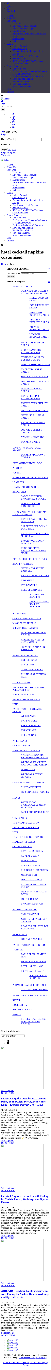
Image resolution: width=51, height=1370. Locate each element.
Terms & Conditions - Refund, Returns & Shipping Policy (25, 1363)
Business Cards (22, 286)
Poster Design (30, 899)
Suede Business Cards (34, 376)
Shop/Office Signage (33, 961)
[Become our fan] (13, 114)
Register (12, 149)
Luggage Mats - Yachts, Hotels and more (33, 550)
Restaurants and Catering (29, 995)
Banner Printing (22, 564)
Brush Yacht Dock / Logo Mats (33, 542)
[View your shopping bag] (2, 132)
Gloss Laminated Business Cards (31, 351)
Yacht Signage (30, 914)
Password (6, 144)
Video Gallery (18, 38)
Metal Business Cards (34, 410)
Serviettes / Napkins (25, 628)
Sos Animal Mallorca (21, 86)
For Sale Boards (31, 939)
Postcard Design (31, 879)
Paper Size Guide (20, 58)
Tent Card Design (32, 851)
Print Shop (11, 21)
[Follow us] (13, 117)
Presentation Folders (26, 699)
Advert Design (30, 856)
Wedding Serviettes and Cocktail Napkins (35, 763)
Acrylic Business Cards (39, 328)
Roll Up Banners (31, 590)
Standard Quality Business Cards (32, 358)
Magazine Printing (24, 623)
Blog (9, 89)
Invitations (28, 769)
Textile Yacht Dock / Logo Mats (34, 520)
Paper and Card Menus (35, 812)
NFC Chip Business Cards (39, 321)
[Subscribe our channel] (13, 124)
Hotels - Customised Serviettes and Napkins (33, 1021)
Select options (7, 1090)
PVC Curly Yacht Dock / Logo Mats (35, 534)
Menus (16, 798)
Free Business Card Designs (25, 56)
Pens (15, 704)
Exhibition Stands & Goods (29, 945)
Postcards (19, 613)
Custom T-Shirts (31, 787)
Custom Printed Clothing (28, 782)
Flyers (16, 473)
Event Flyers (29, 730)
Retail (16, 1000)
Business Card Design (34, 870)
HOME (10, 16)
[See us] (13, 127)
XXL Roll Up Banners (36, 595)
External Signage (32, 971)
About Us (11, 18)
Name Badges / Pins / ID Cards (30, 477)
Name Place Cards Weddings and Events (34, 756)
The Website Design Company (32, 1357)
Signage (17, 950)
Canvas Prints (21, 745)
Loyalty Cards (30, 442)
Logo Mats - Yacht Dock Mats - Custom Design (30, 513)
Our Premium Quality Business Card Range (34, 292)
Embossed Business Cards (39, 313)
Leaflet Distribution (25, 487)
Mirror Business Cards (35, 364)
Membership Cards (24, 842)
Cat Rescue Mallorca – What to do (27, 76)
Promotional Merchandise (29, 985)
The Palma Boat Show (25, 823)
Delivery (16, 41)
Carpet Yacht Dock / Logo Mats (33, 527)
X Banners (27, 580)
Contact (10, 91)
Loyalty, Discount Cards (28, 837)
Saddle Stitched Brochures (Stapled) (34, 497)
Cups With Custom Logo (27, 463)
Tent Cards (19, 818)
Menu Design (29, 875)
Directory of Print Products (24, 26)
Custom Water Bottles (26, 618)
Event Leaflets (31, 725)
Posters (17, 468)
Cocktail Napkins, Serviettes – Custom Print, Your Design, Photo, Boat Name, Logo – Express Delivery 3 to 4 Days (23, 1101)
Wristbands (28, 716)
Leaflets (18, 482)
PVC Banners (29, 585)
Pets (15, 832)
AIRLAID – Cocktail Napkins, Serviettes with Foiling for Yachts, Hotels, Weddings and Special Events (25, 1294)
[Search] (3, 109)
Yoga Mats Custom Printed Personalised (29, 688)
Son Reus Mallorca (21, 84)
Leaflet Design (30, 865)
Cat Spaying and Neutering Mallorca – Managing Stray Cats (29, 72)
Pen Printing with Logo (22, 28)
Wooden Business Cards (39, 335)
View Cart (5, 155)
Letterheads (29, 660)
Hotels (16, 1014)
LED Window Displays (25, 827)
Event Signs (28, 735)
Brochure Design (32, 904)
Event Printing (18, 31)
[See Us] (13, 119)
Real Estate (19, 934)
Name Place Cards (32, 437)
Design (10, 43)
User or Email (8, 139)
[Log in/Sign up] (2, 101)
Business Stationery (25, 655)
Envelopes (27, 664)
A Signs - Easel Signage (35, 575)
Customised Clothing (34, 989)
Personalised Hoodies (35, 792)
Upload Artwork (19, 46)
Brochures (19, 492)
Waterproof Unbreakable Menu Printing (33, 805)
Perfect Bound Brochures (30, 504)
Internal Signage (32, 966)
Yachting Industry (24, 909)
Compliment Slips (32, 669)
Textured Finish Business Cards (31, 397)
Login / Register (8, 152)
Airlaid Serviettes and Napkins (32, 641)
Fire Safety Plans (23, 694)
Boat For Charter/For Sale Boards (35, 927)
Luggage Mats (21, 682)
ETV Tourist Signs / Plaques (29, 559)
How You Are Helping (22, 79)
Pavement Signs (22, 1009)
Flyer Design (29, 860)
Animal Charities (14, 66)
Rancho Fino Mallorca (22, 81)
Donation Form (19, 69)
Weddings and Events (26, 750)
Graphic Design (19, 48)
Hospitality (19, 1005)
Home (4, 264)
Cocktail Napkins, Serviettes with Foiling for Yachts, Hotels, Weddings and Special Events (24, 1199)
